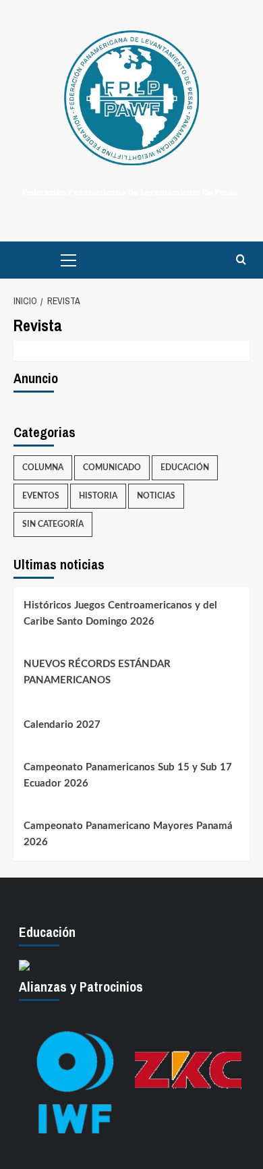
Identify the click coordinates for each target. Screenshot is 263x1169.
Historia (98, 496)
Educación (184, 467)
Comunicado (112, 467)
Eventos (40, 496)
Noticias (156, 496)
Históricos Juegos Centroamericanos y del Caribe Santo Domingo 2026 (120, 613)
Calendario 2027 (62, 725)
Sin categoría (53, 524)
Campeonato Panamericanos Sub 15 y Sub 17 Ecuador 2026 (128, 775)
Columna (42, 467)
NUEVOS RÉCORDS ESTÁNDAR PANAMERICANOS (97, 672)
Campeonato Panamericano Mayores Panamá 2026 (128, 834)
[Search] (241, 260)
